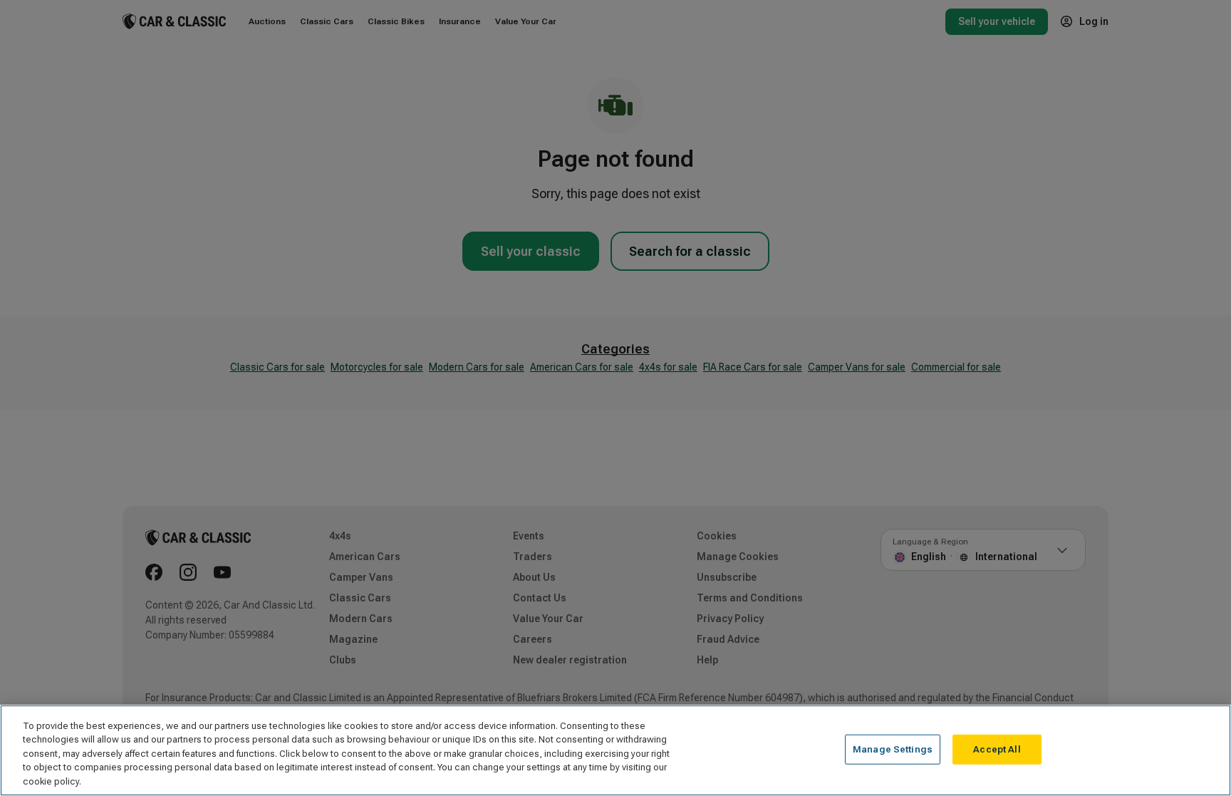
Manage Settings (893, 749)
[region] (615, 750)
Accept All (996, 749)
